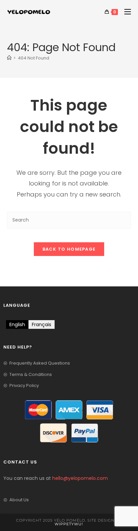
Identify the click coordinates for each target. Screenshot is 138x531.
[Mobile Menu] (125, 12)
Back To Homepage (69, 249)
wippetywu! (69, 524)
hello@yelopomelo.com (80, 478)
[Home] (9, 58)
